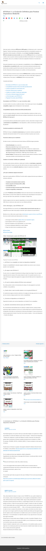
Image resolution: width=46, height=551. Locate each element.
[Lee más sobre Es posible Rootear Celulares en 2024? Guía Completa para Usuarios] (28, 354)
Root (4, 15)
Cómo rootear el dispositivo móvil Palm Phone (12, 410)
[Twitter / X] (30, 18)
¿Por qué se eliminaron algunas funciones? (15, 94)
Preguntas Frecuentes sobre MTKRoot (14, 97)
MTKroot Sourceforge (7, 232)
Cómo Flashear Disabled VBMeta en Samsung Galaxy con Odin (32, 377)
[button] (39, 2)
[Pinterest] (6, 18)
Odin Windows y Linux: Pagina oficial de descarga (12, 356)
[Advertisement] (23, 328)
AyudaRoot (7, 428)
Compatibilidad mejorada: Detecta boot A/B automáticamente (19, 86)
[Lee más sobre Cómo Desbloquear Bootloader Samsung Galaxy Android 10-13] (7, 370)
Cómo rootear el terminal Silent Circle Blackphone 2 (33, 393)
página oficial (21, 219)
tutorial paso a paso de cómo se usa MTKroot (32, 214)
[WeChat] (19, 18)
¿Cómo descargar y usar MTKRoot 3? (14, 96)
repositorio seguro (30, 219)
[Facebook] (3, 18)
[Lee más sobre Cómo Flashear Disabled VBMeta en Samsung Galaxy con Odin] (28, 370)
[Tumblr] (17, 18)
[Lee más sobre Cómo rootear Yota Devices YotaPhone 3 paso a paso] (7, 386)
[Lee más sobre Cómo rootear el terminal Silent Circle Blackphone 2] (28, 386)
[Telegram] (14, 18)
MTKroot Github (6, 230)
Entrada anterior (5, 343)
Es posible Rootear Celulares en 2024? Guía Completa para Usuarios (33, 361)
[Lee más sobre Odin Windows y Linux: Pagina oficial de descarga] (5, 351)
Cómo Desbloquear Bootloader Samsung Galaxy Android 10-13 (11, 377)
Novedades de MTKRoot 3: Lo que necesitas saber (17, 84)
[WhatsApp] (22, 18)
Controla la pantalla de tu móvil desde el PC (15, 88)
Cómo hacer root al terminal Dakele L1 (33, 402)
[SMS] (27, 18)
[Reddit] (11, 18)
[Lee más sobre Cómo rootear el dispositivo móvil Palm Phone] (7, 403)
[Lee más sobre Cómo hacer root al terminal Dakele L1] (32, 399)
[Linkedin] (9, 18)
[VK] (24, 18)
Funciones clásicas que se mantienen (14, 90)
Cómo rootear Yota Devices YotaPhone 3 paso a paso (12, 393)
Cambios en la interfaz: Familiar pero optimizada (16, 92)
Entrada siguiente (40, 343)
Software (7, 357)
